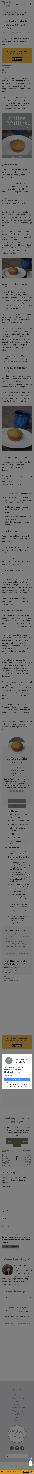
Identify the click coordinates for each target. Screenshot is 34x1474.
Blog (9, 12)
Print (17, 801)
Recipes (17, 1405)
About (17, 1401)
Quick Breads (16, 12)
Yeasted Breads (18, 1408)
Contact (17, 1421)
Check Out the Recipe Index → (17, 1323)
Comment (6, 1187)
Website (5, 1227)
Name (5, 1211)
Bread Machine (18, 1414)
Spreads (18, 1417)
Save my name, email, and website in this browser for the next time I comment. (16, 1239)
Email (4, 1219)
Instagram (8, 972)
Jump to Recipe (5, 70)
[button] (17, 1472)
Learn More (17, 1284)
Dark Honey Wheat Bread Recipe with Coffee (27, 1159)
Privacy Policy (18, 1398)
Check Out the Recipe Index (18, 1142)
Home (5, 12)
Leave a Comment (13, 35)
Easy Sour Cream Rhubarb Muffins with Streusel (6, 1160)
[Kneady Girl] (6, 6)
